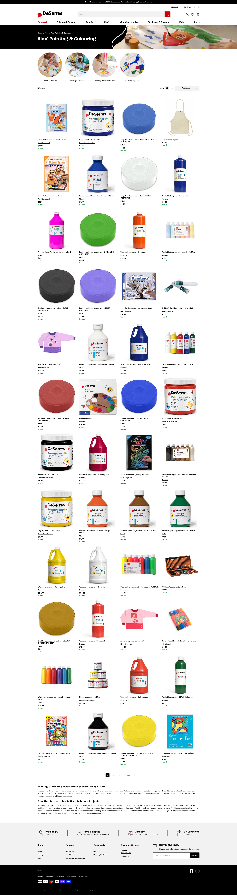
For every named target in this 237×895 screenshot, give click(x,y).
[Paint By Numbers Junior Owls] (57, 174)
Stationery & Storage (158, 22)
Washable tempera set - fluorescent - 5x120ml (139, 587)
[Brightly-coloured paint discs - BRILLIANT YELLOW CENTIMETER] (139, 731)
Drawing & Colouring (77, 81)
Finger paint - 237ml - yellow (49, 531)
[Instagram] (197, 871)
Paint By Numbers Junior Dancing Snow (136, 308)
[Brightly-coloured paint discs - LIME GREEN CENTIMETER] (98, 230)
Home (40, 33)
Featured (42, 22)
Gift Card (174, 7)
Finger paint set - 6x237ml (89, 697)
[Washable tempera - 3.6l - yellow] (57, 565)
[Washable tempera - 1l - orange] (139, 230)
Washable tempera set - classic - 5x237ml (178, 364)
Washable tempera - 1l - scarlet (92, 641)
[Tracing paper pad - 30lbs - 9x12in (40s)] (180, 731)
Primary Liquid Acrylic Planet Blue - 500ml (96, 196)
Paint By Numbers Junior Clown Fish (52, 140)
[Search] (167, 14)
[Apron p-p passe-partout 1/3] (57, 342)
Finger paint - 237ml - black (49, 474)
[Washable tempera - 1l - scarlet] (98, 619)
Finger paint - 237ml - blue (90, 140)
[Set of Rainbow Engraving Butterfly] (139, 452)
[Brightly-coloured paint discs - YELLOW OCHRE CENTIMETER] (57, 619)
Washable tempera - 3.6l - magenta (94, 474)
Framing (90, 22)
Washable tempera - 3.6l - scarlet (134, 697)
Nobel (122, 145)
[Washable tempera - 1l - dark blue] (180, 174)
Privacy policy (60, 876)
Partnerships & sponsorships (75, 858)
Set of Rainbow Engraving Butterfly (134, 474)
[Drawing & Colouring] (77, 65)
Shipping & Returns (100, 855)
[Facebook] (192, 871)
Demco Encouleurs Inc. (87, 143)
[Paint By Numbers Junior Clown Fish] (57, 118)
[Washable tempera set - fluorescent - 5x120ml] (139, 565)
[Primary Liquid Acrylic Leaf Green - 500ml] (180, 509)
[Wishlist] (192, 14)
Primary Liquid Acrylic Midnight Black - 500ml (97, 753)
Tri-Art (81, 199)
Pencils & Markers (50, 81)
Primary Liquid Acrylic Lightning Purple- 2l (54, 252)
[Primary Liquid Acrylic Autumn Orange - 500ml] (98, 509)
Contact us (125, 856)
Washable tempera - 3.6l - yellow (51, 587)
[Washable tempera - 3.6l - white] (98, 565)
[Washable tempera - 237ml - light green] (180, 675)
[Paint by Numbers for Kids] (104, 65)
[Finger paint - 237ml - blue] (98, 118)
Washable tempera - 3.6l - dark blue (135, 364)
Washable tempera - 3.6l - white (92, 587)
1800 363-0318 (126, 853)
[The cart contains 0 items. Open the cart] (198, 14)
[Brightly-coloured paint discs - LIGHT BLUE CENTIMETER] (139, 118)
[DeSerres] (50, 14)
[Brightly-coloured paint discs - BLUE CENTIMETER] (139, 396)
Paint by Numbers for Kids (105, 81)
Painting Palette (85, 418)
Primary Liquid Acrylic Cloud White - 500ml (96, 364)
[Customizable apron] (180, 118)
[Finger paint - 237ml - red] (180, 396)
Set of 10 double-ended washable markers (179, 641)
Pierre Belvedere (43, 367)
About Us (69, 855)
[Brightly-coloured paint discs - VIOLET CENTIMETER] (98, 286)
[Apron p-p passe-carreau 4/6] (139, 619)
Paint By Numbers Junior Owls (50, 196)
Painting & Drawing (66, 22)
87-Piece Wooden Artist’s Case (174, 587)
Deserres (165, 199)
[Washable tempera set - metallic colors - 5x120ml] (57, 675)
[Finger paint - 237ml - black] (57, 452)
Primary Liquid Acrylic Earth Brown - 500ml (137, 531)
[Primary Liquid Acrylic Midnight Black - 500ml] (98, 731)
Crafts (107, 22)
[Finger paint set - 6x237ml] (98, 675)
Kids (181, 22)
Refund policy (50, 876)
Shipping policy (83, 876)
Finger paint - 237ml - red (172, 418)
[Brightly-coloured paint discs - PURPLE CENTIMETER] (57, 396)
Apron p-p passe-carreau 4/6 (132, 641)
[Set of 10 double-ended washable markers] (180, 619)
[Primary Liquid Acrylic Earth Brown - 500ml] (139, 509)
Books (196, 22)
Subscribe (194, 855)
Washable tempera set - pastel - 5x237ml (178, 252)
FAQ (94, 851)
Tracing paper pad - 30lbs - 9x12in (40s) (178, 753)
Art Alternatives (167, 311)
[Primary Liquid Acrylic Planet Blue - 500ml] (98, 174)
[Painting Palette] (98, 396)
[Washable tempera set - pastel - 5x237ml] (180, 230)
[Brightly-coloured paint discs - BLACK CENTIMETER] (57, 286)
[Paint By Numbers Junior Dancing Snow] (139, 286)
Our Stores (187, 7)
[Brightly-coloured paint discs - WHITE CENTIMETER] (139, 174)
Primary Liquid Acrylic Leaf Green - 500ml (178, 531)
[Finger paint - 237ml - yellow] (57, 509)
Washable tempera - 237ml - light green (178, 697)
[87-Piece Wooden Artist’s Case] (180, 565)
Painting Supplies (132, 81)
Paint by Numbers (79, 813)
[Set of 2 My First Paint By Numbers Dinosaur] (57, 731)
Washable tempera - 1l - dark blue (175, 196)
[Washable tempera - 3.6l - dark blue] (139, 342)
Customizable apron (170, 140)
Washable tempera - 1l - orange (133, 252)
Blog (39, 858)
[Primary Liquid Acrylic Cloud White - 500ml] (98, 342)
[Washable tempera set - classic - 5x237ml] (180, 342)
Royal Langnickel (44, 143)
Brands (40, 851)
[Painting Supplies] (132, 65)
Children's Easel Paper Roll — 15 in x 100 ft (178, 308)
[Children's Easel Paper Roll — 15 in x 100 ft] (180, 286)
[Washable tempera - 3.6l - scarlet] (139, 675)
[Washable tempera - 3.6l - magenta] (98, 452)
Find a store (70, 851)
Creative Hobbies (129, 22)
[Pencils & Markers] (50, 65)
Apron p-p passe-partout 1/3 (49, 364)
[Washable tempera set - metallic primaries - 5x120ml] (180, 452)
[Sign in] (187, 14)
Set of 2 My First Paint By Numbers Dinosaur (55, 753)
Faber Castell (166, 644)
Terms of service (71, 876)
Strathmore (166, 756)
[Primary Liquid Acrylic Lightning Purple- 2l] (57, 230)
